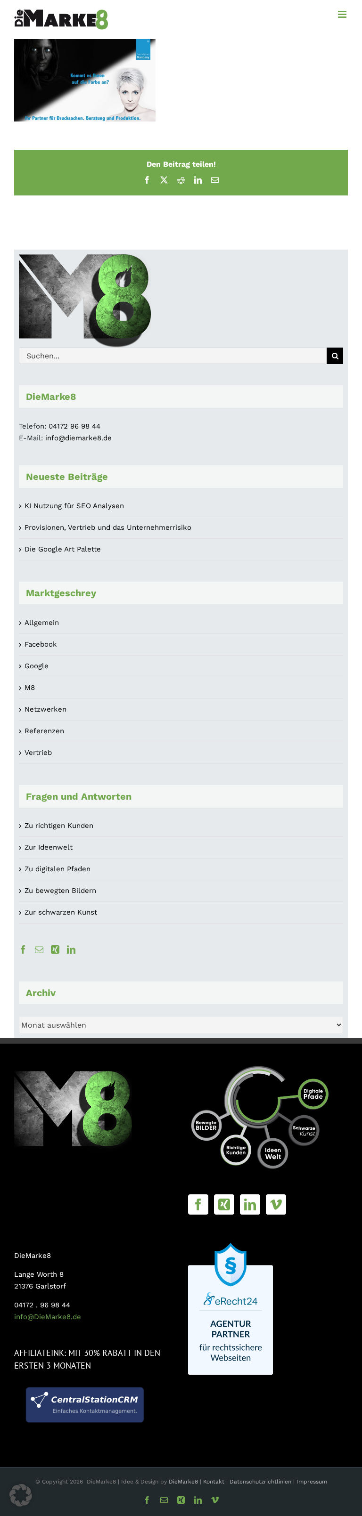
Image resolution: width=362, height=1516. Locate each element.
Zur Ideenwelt (49, 847)
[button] (20, 1495)
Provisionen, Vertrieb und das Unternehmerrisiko (108, 527)
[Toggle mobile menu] (343, 14)
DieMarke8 (183, 1481)
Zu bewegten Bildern (60, 890)
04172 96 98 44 (74, 426)
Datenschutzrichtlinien (260, 1481)
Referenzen (44, 731)
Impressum (311, 1481)
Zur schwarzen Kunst (61, 912)
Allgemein (42, 622)
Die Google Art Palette (63, 549)
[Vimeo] (276, 1204)
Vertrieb (38, 752)
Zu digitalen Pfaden (57, 869)
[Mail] (39, 949)
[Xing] (55, 949)
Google (37, 666)
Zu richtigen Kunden (59, 825)
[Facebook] (23, 949)
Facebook (41, 644)
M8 (30, 687)
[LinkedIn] (71, 949)
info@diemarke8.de (78, 438)
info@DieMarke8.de (47, 1317)
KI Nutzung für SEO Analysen (74, 506)
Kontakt (214, 1481)
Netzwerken (45, 709)
